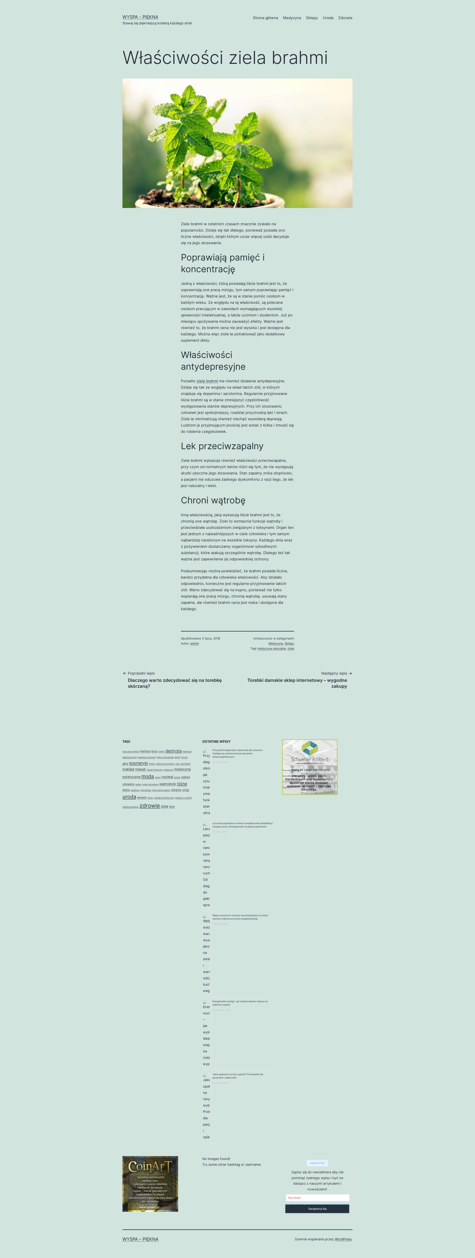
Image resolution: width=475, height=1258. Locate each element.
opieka (138, 784)
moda (147, 776)
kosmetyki (138, 763)
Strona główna (265, 18)
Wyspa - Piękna (140, 17)
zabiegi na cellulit (183, 798)
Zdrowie (345, 18)
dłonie (177, 757)
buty (154, 751)
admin (194, 643)
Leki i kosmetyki (183, 764)
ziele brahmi (207, 381)
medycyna (168, 770)
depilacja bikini (129, 757)
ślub (172, 806)
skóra (126, 790)
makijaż (128, 769)
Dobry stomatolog (165, 757)
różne (182, 783)
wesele (142, 797)
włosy (150, 798)
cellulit (161, 751)
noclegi (167, 777)
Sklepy (312, 18)
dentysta (174, 750)
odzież (177, 777)
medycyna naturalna (271, 648)
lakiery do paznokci (165, 764)
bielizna (145, 751)
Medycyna (292, 18)
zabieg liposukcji (130, 807)
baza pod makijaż (130, 751)
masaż (140, 769)
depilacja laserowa (147, 757)
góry (125, 763)
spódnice (135, 790)
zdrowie (150, 805)
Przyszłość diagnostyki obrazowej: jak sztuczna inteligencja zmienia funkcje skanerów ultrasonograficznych (237, 753)
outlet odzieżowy (150, 784)
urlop (185, 790)
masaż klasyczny (155, 770)
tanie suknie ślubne (161, 790)
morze (158, 777)
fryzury (184, 757)
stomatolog (145, 790)
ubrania (176, 790)
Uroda (328, 18)
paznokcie (168, 784)
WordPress (343, 1239)
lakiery (152, 764)
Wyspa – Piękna (140, 1239)
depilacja (187, 751)
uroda (129, 797)
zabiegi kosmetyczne (164, 798)
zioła (290, 648)
